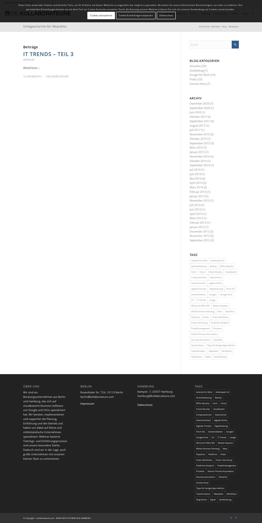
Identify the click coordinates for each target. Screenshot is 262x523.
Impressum (87, 403)
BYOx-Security (226, 266)
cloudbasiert (231, 272)
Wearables (213, 351)
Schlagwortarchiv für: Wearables (45, 26)
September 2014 (200, 165)
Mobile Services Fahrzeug (202, 311)
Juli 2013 (195, 205)
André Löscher (59, 76)
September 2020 (200, 108)
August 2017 (197, 125)
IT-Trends (201, 300)
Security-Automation (200, 339)
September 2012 (200, 240)
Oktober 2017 (198, 116)
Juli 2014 (195, 169)
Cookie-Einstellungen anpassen (136, 15)
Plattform (195, 317)
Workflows (227, 351)
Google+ (213, 294)
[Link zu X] (230, 518)
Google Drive (226, 294)
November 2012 (200, 236)
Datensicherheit (198, 283)
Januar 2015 (197, 152)
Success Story (198, 83)
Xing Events (196, 356)
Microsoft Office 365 (200, 305)
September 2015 (200, 143)
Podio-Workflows (220, 317)
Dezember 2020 (199, 103)
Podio (193, 79)
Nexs (220, 311)
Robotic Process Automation (204, 334)
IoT (192, 300)
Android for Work (199, 260)
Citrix (193, 272)
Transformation (198, 351)
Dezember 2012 (199, 231)
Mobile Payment (220, 305)
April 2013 (196, 214)
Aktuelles (29, 59)
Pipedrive (230, 311)
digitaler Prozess (198, 288)
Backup (213, 266)
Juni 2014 (195, 174)
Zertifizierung (220, 356)
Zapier (208, 356)
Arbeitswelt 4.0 (217, 260)
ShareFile (218, 339)
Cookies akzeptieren (101, 15)
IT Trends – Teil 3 (48, 54)
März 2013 (196, 218)
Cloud (202, 272)
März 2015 (196, 147)
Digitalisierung (216, 288)
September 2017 (200, 121)
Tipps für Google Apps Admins (221, 345)
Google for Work (200, 74)
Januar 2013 (197, 227)
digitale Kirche (215, 283)
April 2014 (196, 183)
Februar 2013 (198, 222)
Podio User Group (199, 322)
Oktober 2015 (198, 139)
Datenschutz (215, 277)
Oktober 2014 (198, 161)
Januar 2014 (197, 196)
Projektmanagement (200, 328)
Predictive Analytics (220, 322)
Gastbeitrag (197, 70)
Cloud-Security (215, 272)
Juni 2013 (195, 209)
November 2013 (200, 200)
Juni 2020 (195, 112)
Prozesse (217, 328)
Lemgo (212, 300)
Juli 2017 (195, 130)
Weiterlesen (30, 68)
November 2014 (200, 156)
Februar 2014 (198, 191)
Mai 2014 (195, 178)
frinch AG (230, 288)
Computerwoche (199, 277)
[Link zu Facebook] (236, 518)
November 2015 (200, 134)
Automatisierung (199, 266)
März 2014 (196, 187)
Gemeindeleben (198, 294)
